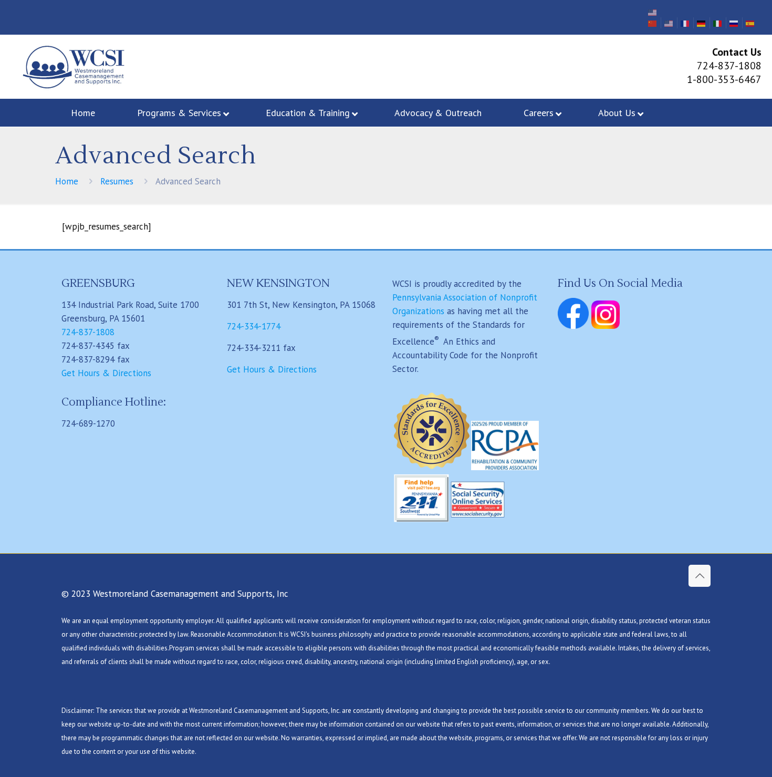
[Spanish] (750, 22)
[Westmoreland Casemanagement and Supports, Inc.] (72, 67)
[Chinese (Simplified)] (653, 22)
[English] (653, 11)
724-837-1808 (87, 332)
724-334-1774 (253, 326)
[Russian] (734, 22)
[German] (701, 22)
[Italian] (718, 22)
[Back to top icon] (699, 576)
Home (66, 181)
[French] (685, 22)
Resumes (116, 181)
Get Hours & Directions (106, 373)
